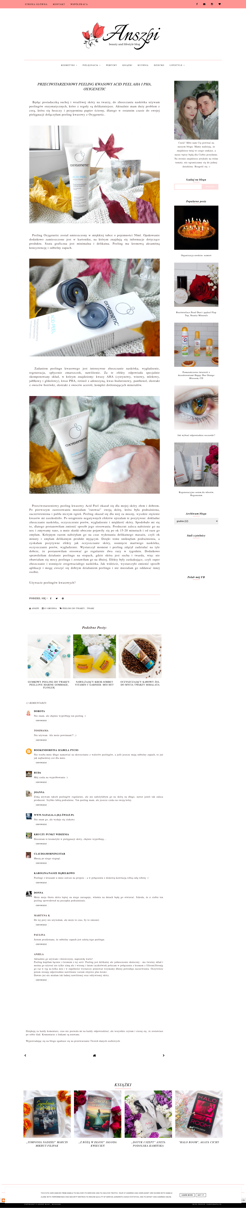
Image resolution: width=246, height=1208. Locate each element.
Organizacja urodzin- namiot (196, 255)
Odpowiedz (41, 720)
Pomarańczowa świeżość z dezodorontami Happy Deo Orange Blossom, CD (196, 375)
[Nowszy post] (25, 1055)
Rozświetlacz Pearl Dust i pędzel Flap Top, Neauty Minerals (196, 314)
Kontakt (59, 4)
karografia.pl (214, 1204)
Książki (127, 65)
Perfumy (111, 65)
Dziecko (159, 65)
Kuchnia (143, 65)
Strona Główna (36, 4)
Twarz (90, 608)
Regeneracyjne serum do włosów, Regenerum (196, 494)
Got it (201, 1195)
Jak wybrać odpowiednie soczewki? (196, 435)
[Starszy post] (164, 1055)
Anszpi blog (44, 1204)
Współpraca (79, 4)
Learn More (187, 1195)
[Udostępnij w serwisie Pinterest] (62, 599)
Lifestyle (176, 65)
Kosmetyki (68, 65)
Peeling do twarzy (74, 608)
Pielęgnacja (91, 65)
